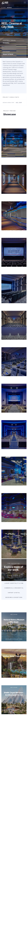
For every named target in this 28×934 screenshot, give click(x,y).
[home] (6, 2)
